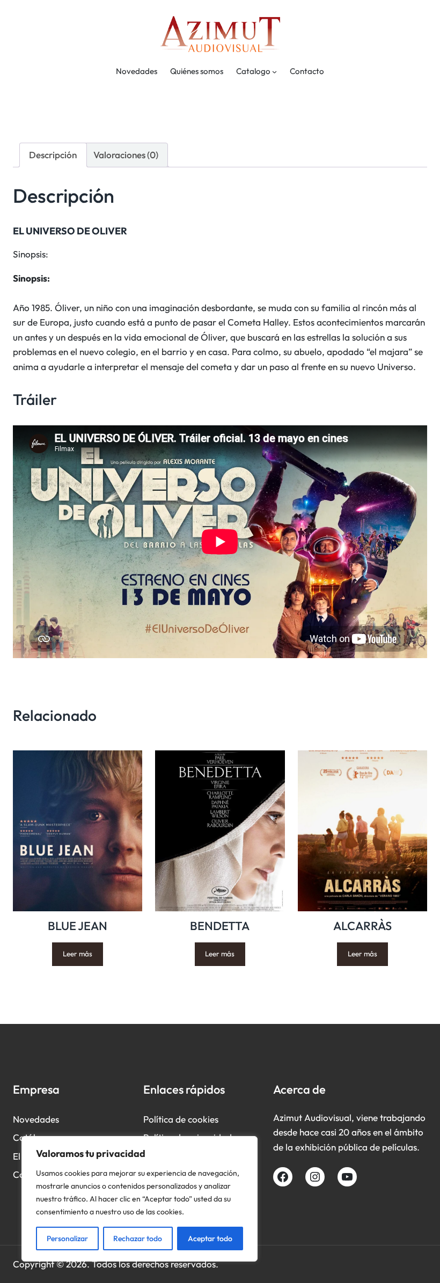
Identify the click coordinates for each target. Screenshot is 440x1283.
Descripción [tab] (53, 154)
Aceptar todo (210, 1238)
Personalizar (67, 1238)
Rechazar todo (137, 1238)
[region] (139, 1199)
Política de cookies (180, 1119)
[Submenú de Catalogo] (274, 71)
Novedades (36, 1119)
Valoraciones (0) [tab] (125, 154)
